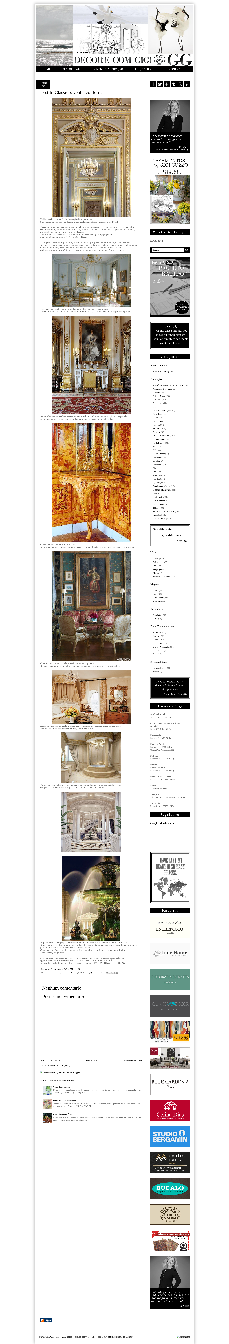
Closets (156, 407)
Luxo (155, 472)
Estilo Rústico (159, 443)
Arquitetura (157, 615)
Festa (155, 446)
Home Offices (159, 454)
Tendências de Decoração (163, 511)
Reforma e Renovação (162, 490)
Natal (155, 654)
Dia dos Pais (158, 650)
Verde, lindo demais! (61, 1087)
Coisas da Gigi (56, 973)
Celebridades (158, 562)
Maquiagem (158, 569)
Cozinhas (157, 421)
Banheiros (157, 400)
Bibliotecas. (158, 403)
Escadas (156, 425)
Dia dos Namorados (161, 647)
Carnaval (156, 636)
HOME (46, 69)
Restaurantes (158, 497)
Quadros (93, 973)
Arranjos (156, 392)
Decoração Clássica (70, 973)
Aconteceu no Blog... (162, 371)
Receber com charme (162, 486)
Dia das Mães (158, 643)
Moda (155, 573)
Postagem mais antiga (133, 1060)
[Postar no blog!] (109, 973)
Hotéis (155, 590)
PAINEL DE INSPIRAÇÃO (107, 69)
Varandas (157, 515)
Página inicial (91, 1060)
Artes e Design (159, 396)
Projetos (156, 479)
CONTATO (175, 69)
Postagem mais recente (50, 1060)
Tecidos (100, 973)
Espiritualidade (159, 668)
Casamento (157, 640)
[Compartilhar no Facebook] (114, 973)
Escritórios (157, 428)
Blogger (129, 1337)
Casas (155, 619)
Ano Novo (157, 632)
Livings (156, 468)
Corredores (157, 414)
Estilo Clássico (83, 973)
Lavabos (156, 461)
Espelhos (156, 432)
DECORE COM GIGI (50, 1337)
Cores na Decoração (161, 410)
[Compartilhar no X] (112, 973)
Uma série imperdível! (62, 1114)
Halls (155, 450)
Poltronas (157, 475)
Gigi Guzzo (107, 1337)
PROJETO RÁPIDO (146, 69)
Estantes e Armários (161, 436)
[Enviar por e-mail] (107, 973)
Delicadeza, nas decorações (64, 1101)
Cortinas (156, 418)
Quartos (156, 482)
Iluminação (157, 457)
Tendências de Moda (161, 576)
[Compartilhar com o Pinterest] (117, 973)
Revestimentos (159, 501)
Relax (155, 493)
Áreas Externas (159, 518)
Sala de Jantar (158, 504)
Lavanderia (157, 464)
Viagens (156, 601)
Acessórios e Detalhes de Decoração (168, 385)
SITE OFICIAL (71, 69)
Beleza (156, 558)
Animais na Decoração (162, 389)
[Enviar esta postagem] (78, 969)
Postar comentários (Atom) (59, 1065)
